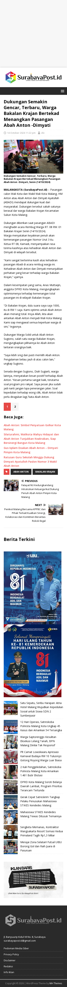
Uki (42, 132)
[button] (62, 91)
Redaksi (8, 966)
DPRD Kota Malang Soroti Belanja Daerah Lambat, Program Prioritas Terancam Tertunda (41, 786)
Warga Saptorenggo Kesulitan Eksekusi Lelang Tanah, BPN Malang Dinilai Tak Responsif (38, 741)
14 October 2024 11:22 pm (21, 132)
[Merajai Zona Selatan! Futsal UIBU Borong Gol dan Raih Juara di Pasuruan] (11, 847)
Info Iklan (9, 972)
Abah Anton (21, 471)
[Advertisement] (33, 34)
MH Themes (56, 983)
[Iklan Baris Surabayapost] (33, 895)
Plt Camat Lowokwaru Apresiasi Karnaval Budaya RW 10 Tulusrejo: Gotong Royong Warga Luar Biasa (41, 756)
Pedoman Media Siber (16, 948)
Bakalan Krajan (45, 471)
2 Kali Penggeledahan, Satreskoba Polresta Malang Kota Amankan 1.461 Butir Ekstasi (40, 771)
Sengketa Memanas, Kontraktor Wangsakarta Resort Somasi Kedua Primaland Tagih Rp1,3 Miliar (41, 831)
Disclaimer (9, 960)
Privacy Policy (11, 954)
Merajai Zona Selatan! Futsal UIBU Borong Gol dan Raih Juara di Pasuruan (41, 846)
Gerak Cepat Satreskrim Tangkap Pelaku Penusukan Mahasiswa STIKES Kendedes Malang (40, 801)
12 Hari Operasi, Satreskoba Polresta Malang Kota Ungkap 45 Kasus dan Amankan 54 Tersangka (41, 726)
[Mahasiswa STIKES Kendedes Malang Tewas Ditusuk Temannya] (11, 817)
